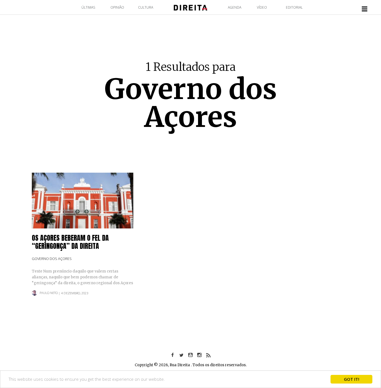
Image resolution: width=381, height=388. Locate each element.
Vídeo (262, 7)
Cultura (145, 7)
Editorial (294, 7)
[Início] (190, 7)
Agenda (234, 7)
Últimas (88, 7)
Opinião (117, 7)
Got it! (351, 379)
